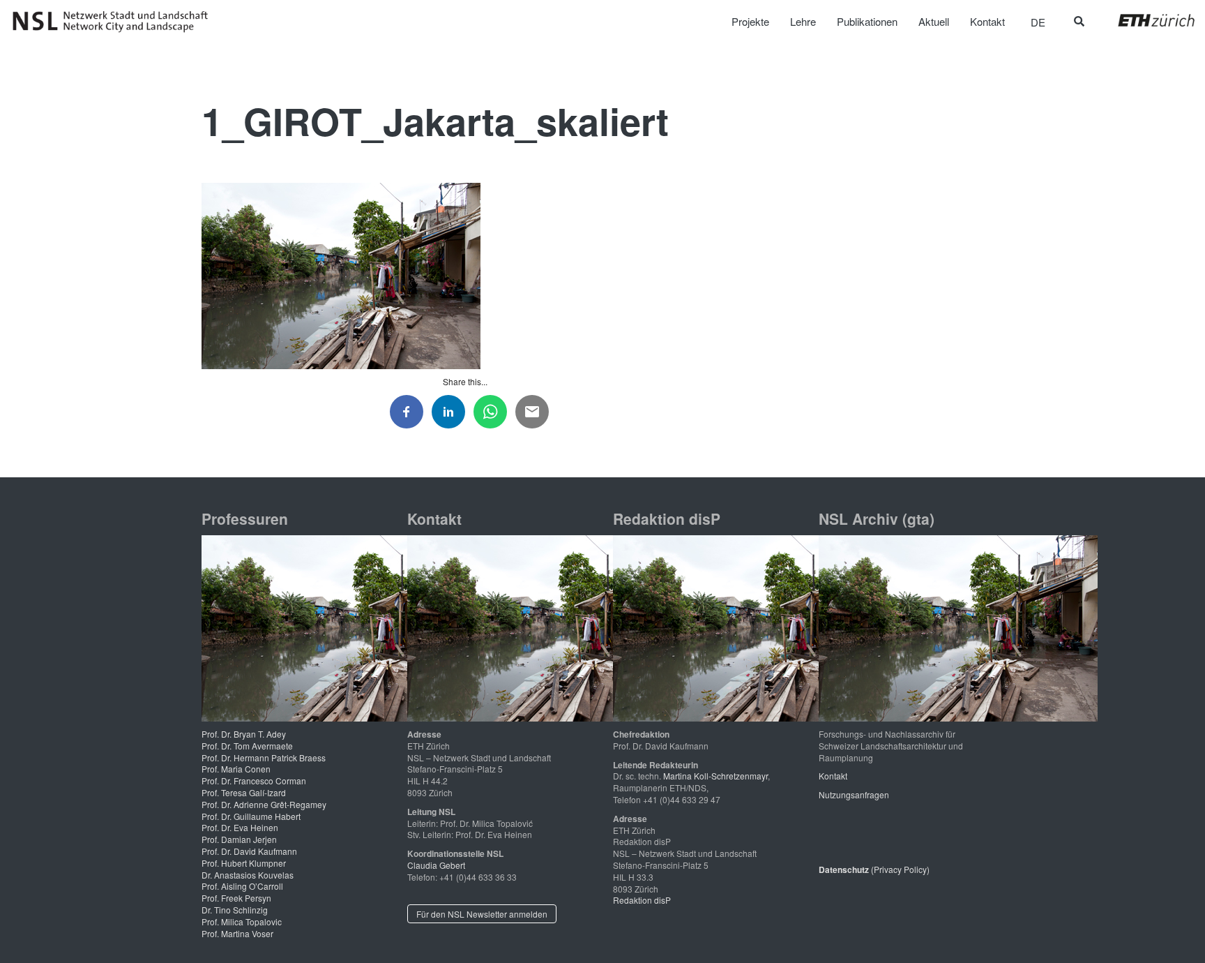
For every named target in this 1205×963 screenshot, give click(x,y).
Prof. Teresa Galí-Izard (244, 792)
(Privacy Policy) (874, 869)
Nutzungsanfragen (854, 794)
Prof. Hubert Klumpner (244, 863)
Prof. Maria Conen (236, 769)
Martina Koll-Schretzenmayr (715, 776)
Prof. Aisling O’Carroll (242, 886)
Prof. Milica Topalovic (242, 921)
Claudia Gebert (436, 865)
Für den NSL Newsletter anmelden (481, 914)
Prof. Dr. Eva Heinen (240, 827)
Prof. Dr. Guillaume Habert (251, 816)
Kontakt (833, 776)
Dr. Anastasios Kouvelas (248, 875)
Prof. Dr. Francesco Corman (254, 780)
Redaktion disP (642, 900)
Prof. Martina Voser (237, 933)
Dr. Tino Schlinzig (235, 910)
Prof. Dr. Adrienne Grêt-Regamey (264, 804)
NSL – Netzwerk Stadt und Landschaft (115, 21)
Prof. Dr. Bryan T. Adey (244, 734)
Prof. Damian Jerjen (239, 839)
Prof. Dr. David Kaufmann (249, 851)
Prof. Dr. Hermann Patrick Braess (264, 757)
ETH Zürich (1145, 20)
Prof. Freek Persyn (236, 898)
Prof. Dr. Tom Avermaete (247, 746)
